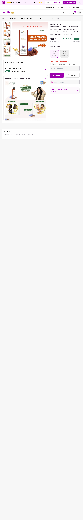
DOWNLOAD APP (51, 7)
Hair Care (13, 18)
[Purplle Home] (6, 12)
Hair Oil (40, 18)
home (4, 18)
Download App (69, 3)
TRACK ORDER (75, 7)
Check (76, 82)
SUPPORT (63, 7)
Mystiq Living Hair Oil (29, 134)
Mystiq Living (8, 134)
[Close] (79, 2)
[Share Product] (17, 53)
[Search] (64, 12)
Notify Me (57, 75)
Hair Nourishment (27, 18)
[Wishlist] (69, 12)
